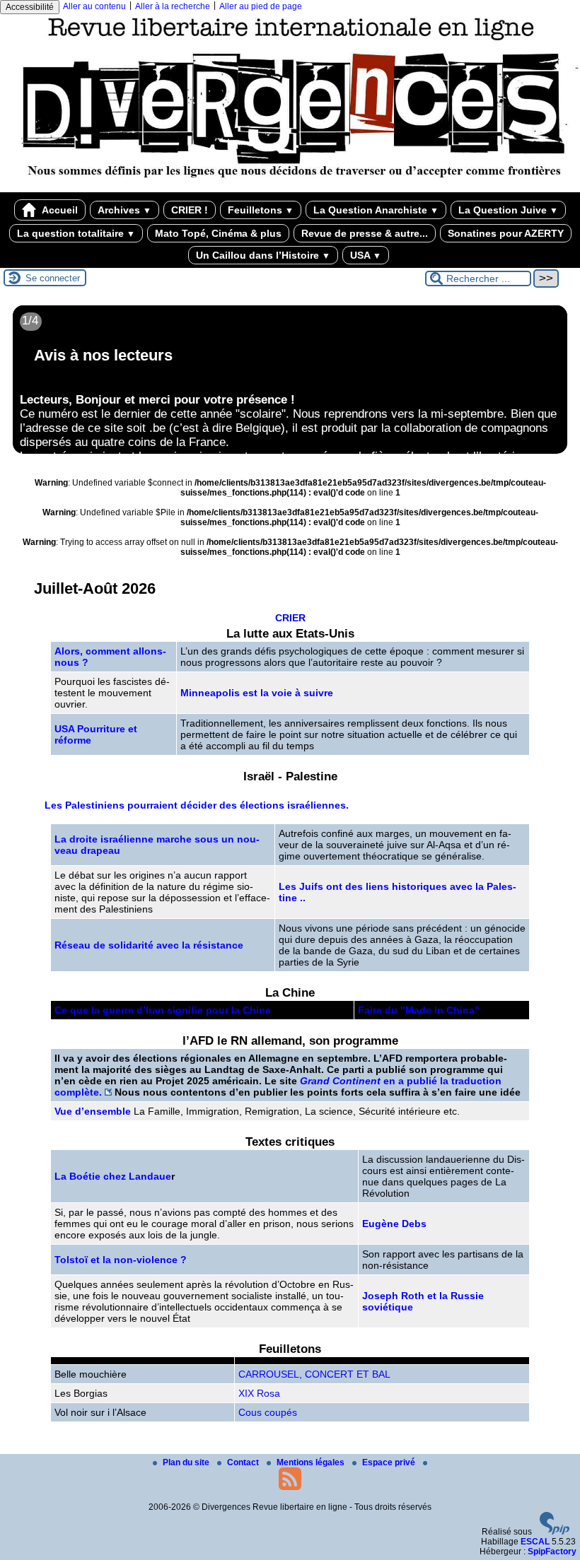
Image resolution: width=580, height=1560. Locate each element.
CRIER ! (189, 210)
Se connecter (52, 278)
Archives (124, 210)
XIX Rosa (259, 1393)
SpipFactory (552, 1551)
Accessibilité (30, 7)
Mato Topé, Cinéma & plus (218, 233)
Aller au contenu (94, 6)
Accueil (59, 210)
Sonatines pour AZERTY (506, 233)
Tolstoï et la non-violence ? (120, 1259)
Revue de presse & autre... (364, 233)
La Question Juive (508, 210)
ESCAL (535, 1542)
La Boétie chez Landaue (112, 1176)
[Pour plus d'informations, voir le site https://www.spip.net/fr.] (554, 1532)
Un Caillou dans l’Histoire (263, 255)
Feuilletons (261, 210)
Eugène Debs (394, 1223)
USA (365, 255)
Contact (244, 1462)
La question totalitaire (76, 233)
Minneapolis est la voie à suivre (256, 692)
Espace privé (389, 1462)
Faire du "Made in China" (419, 1010)
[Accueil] (290, 187)
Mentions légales (312, 1462)
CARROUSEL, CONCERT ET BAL (314, 1374)
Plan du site (187, 1462)
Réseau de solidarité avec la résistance (148, 945)
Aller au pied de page (260, 6)
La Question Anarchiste (376, 210)
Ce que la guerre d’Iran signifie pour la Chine (162, 1010)
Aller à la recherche (172, 6)
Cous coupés (267, 1412)
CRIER (290, 617)
